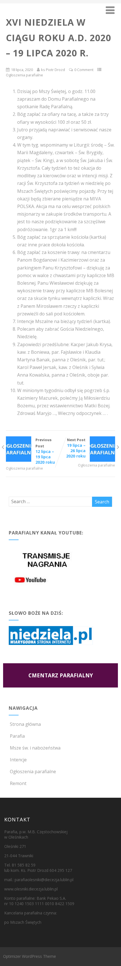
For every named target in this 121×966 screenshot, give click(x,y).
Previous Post (45, 451)
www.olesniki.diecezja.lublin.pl (31, 889)
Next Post (76, 448)
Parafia (17, 736)
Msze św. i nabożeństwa (35, 748)
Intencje (18, 760)
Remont (18, 783)
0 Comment (83, 69)
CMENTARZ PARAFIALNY (60, 675)
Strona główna (25, 724)
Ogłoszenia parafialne (24, 75)
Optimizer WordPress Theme (29, 956)
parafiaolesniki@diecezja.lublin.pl (44, 879)
